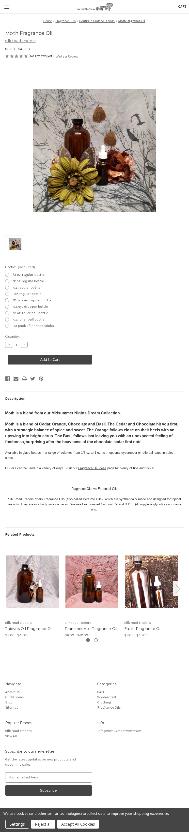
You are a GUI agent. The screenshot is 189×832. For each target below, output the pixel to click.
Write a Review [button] (67, 56)
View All (11, 736)
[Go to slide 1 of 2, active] (88, 640)
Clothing (104, 702)
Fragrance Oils (109, 707)
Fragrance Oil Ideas (92, 468)
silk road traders (18, 731)
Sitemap (11, 707)
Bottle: (20, 267)
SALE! (101, 692)
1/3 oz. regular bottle (28, 275)
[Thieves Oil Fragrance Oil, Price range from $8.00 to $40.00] (32, 582)
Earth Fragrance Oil (142, 628)
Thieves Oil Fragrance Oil (28, 628)
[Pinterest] (41, 378)
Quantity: (12, 336)
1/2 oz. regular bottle (28, 281)
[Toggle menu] (7, 7)
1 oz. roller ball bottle (28, 319)
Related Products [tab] (20, 534)
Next (178, 588)
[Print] (24, 378)
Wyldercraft (106, 697)
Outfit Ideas (14, 697)
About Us (12, 692)
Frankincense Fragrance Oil (91, 628)
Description (15, 398)
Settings (17, 824)
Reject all (43, 824)
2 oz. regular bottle (26, 294)
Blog (8, 702)
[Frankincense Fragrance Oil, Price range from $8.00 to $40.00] (91, 582)
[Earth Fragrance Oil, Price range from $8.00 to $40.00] (151, 582)
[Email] (16, 378)
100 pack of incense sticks (33, 326)
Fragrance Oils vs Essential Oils (94, 489)
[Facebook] (7, 378)
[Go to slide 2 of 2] (96, 640)
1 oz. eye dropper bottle (30, 307)
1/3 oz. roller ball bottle (30, 313)
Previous (6, 588)
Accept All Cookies (78, 824)
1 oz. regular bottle (26, 287)
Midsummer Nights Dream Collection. (86, 413)
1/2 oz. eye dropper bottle (31, 300)
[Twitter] (32, 378)
